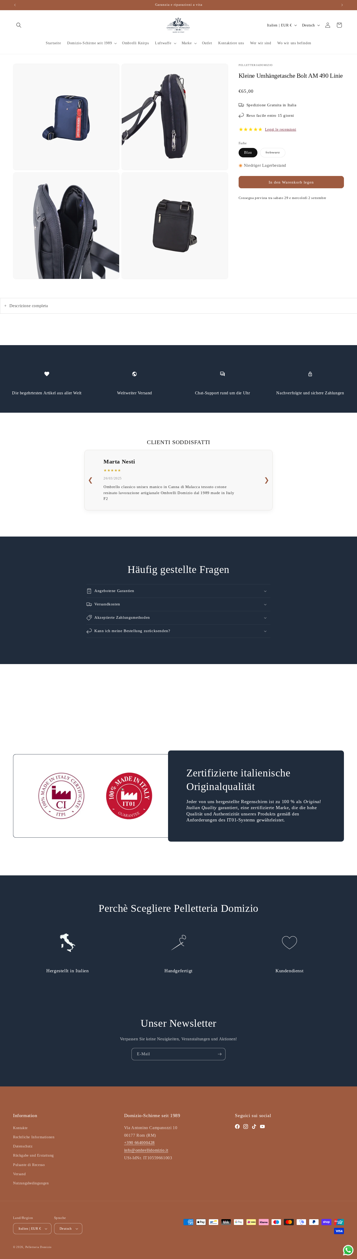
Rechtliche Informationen (33, 1137)
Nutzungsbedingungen (31, 1183)
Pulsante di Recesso (29, 1165)
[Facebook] (237, 1126)
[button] (19, 25)
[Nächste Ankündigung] (342, 5)
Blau (248, 152)
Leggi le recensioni (280, 129)
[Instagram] (245, 1126)
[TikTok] (254, 1126)
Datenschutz (23, 1146)
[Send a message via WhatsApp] (348, 1250)
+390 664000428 (139, 1142)
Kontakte (20, 1128)
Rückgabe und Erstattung (33, 1155)
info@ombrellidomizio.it (146, 1150)
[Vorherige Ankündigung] (15, 5)
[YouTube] (262, 1126)
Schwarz (275, 152)
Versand (19, 1174)
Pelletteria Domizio (38, 1247)
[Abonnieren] (219, 1054)
